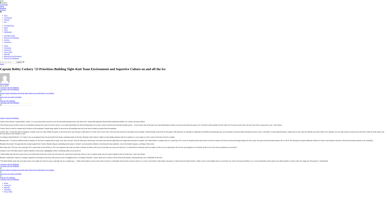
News (6, 15)
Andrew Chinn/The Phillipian (9, 118)
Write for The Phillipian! (11, 38)
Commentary (8, 18)
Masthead (3, 8)
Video (6, 30)
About (2, 6)
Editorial (6, 20)
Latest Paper (4, 5)
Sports (6, 28)
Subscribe (7, 54)
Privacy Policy (8, 52)
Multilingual (8, 32)
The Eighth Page (9, 26)
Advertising (7, 48)
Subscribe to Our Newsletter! (13, 56)
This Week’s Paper (9, 36)
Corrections (7, 42)
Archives (3, 10)
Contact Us (7, 50)
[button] (193, 3)
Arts (5, 22)
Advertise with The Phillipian (9, 88)
